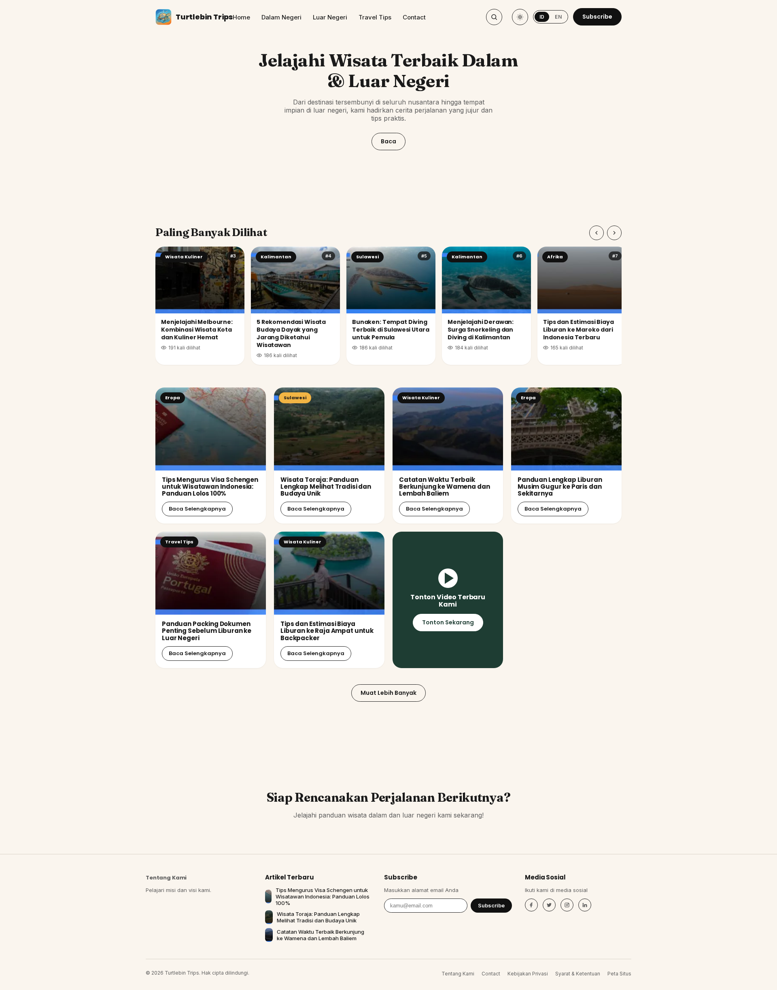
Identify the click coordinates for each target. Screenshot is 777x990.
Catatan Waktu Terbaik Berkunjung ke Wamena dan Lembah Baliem (444, 486)
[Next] (614, 233)
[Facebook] (531, 904)
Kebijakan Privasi (527, 974)
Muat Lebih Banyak (388, 693)
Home (241, 17)
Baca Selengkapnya (197, 509)
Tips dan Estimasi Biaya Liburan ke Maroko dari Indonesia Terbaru (578, 329)
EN (558, 17)
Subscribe (597, 17)
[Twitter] (549, 904)
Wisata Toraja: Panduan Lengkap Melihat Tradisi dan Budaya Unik (325, 486)
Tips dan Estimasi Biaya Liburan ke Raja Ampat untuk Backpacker (327, 631)
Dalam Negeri (281, 17)
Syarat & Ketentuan (577, 974)
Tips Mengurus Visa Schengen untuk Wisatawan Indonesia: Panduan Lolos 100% (210, 486)
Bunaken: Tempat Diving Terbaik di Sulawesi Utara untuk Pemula (390, 329)
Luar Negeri (330, 17)
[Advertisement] (388, 191)
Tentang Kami (166, 877)
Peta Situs (619, 974)
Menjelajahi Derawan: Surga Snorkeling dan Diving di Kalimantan (481, 329)
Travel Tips (375, 17)
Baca (388, 141)
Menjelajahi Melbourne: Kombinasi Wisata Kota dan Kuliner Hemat (197, 329)
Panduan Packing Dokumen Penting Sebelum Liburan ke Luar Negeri (206, 631)
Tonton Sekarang (448, 622)
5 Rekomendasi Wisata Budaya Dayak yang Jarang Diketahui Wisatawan (291, 333)
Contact (414, 17)
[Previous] (596, 233)
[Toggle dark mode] (520, 17)
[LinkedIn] (584, 904)
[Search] (494, 17)
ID (542, 17)
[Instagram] (566, 904)
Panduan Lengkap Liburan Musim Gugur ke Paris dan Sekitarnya (560, 486)
